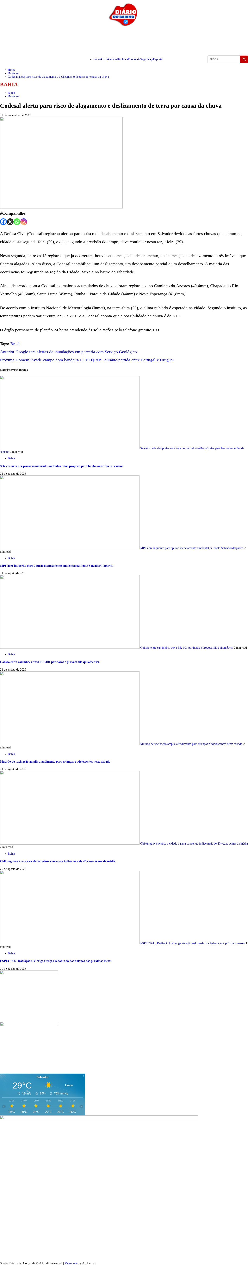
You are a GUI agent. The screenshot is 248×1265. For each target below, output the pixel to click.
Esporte (157, 59)
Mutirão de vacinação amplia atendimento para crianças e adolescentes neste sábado (191, 744)
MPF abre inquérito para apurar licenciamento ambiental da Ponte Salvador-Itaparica (192, 548)
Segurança (146, 59)
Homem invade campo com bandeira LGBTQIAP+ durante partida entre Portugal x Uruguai (87, 359)
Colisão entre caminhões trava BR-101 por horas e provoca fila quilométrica (187, 647)
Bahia (108, 59)
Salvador (99, 59)
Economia (134, 59)
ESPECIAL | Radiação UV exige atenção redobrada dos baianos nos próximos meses (192, 943)
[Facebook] (3, 221)
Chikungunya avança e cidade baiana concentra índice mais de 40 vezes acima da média (194, 843)
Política (123, 59)
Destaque (13, 96)
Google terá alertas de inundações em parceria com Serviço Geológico (68, 351)
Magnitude (71, 1263)
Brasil (115, 59)
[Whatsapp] (17, 221)
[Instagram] (23, 221)
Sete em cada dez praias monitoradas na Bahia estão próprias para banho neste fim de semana (61, 466)
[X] (10, 221)
